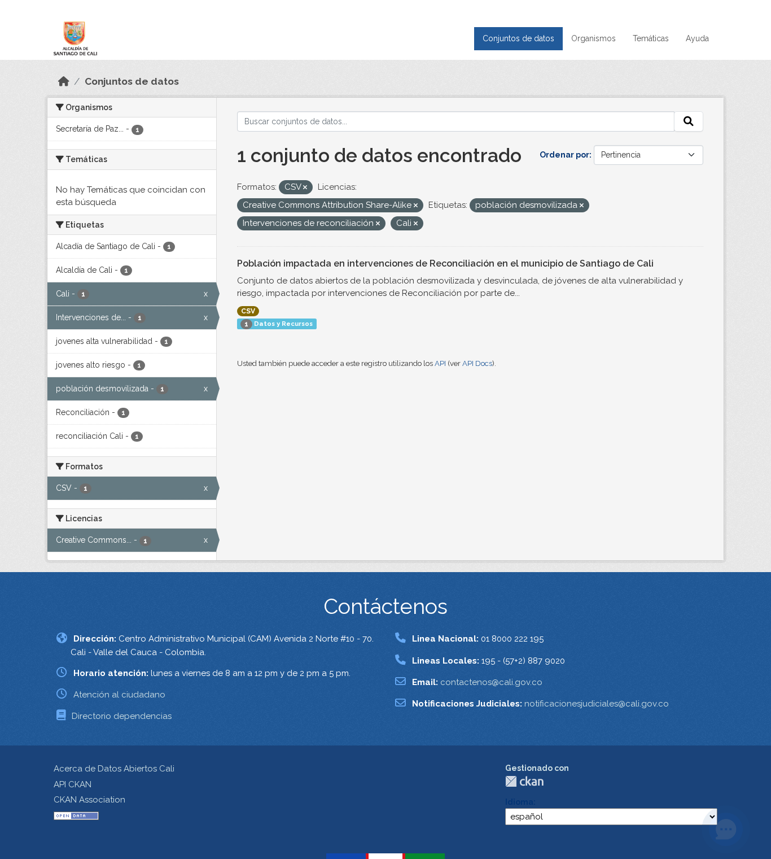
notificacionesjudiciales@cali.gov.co (596, 704)
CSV (248, 311)
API (440, 363)
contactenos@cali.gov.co (491, 682)
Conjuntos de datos (518, 38)
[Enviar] (688, 121)
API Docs (477, 363)
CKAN (524, 781)
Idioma (519, 801)
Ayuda (697, 38)
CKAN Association (89, 800)
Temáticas (651, 38)
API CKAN (72, 784)
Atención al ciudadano (119, 695)
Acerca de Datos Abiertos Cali (114, 769)
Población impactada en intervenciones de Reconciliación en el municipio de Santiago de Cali (445, 263)
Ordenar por (564, 154)
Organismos (593, 38)
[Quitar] (305, 187)
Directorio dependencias (122, 716)
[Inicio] (63, 81)
